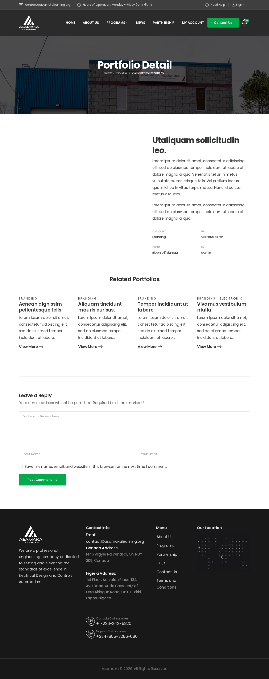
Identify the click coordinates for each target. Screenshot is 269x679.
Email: (91, 534)
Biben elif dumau (165, 252)
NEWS (140, 22)
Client (156, 247)
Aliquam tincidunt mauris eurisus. (99, 307)
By (202, 247)
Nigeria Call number (111, 631)
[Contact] (91, 621)
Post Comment (40, 479)
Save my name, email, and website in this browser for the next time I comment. (96, 466)
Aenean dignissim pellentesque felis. (41, 307)
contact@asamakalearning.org (115, 541)
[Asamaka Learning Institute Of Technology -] (29, 23)
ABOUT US (91, 22)
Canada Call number (112, 618)
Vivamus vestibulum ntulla (221, 307)
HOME (70, 22)
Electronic (231, 298)
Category (159, 231)
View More (28, 347)
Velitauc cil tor (212, 237)
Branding (159, 237)
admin (206, 252)
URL (203, 231)
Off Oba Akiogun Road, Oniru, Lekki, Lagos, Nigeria (114, 592)
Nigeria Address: (101, 573)
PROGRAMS (116, 22)
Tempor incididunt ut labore (163, 307)
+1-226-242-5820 (113, 623)
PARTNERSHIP (163, 22)
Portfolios (121, 72)
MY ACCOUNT (193, 22)
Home (108, 72)
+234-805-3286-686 (116, 636)
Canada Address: (102, 547)
